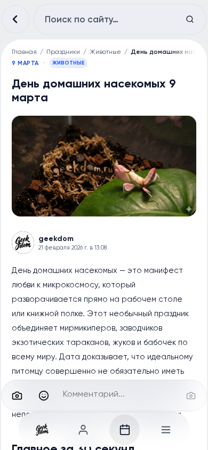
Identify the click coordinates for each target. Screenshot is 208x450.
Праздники (63, 51)
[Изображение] (17, 395)
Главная (24, 51)
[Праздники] (124, 429)
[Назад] (15, 19)
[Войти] (83, 429)
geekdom (56, 238)
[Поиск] (190, 19)
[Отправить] (191, 395)
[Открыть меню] (165, 429)
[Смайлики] (43, 395)
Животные (105, 51)
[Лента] (42, 429)
